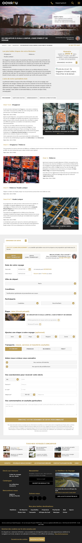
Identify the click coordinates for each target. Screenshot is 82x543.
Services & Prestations (48, 98)
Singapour (15, 45)
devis (13, 240)
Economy (14, 349)
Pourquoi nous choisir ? (22, 463)
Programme (6, 98)
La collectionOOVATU (14, 485)
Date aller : (8, 269)
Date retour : (8, 273)
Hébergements (32, 98)
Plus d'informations (61, 534)
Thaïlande (56, 510)
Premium (30, 349)
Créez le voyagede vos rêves (15, 475)
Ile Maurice (23, 510)
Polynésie (45, 510)
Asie (9, 45)
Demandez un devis (64, 62)
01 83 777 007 (74, 45)
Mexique (56, 512)
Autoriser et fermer (37, 539)
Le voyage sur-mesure (42, 463)
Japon (71, 510)
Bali (64, 510)
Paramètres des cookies (19, 539)
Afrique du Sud (44, 512)
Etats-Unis (22, 512)
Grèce (65, 512)
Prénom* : (8, 384)
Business (46, 349)
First (63, 349)
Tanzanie (32, 512)
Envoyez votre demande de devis (41, 420)
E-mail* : (7, 389)
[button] (59, 133)
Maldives (13, 510)
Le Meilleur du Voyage (65, 471)
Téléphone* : (8, 394)
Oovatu (4, 45)
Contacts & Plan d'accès (63, 463)
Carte (19, 98)
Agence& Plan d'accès (14, 495)
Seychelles (34, 510)
